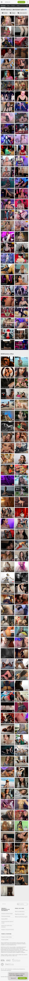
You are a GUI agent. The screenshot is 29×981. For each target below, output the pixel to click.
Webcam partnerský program (21, 916)
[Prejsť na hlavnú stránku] (8, 2)
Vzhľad (5, 13)
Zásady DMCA (4, 918)
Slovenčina (21, 904)
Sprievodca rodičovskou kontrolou (6, 926)
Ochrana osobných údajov (7, 913)
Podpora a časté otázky (6, 937)
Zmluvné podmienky (5, 916)
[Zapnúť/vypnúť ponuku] (1, 2)
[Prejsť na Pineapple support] (2, 964)
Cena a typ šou (23, 13)
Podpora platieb (4, 939)
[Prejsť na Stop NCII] (9, 964)
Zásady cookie (19, 975)
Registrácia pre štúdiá (19, 914)
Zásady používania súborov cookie (7, 922)
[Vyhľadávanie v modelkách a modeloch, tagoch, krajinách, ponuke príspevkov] (27, 5)
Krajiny (13, 13)
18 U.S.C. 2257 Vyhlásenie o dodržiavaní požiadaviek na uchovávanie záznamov (13, 970)
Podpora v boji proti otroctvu (7, 929)
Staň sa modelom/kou (19, 911)
